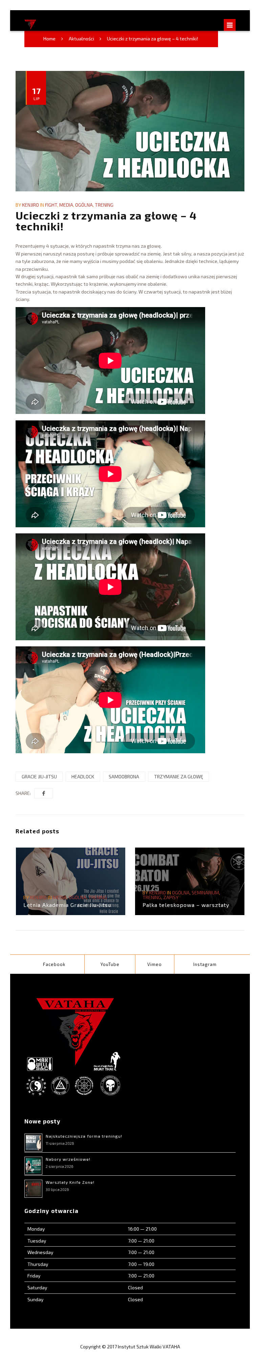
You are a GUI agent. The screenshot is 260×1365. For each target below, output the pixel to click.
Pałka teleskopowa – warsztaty (186, 905)
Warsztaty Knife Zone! (70, 1182)
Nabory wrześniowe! (68, 1159)
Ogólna (84, 205)
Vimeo (154, 964)
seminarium (205, 892)
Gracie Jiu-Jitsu (39, 776)
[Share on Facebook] (43, 793)
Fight (51, 205)
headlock (82, 776)
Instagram (205, 964)
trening (104, 205)
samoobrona (124, 776)
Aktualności (81, 38)
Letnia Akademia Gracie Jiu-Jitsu (67, 905)
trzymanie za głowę (178, 776)
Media (66, 205)
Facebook (54, 964)
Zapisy (170, 897)
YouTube (110, 964)
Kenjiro (30, 205)
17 (36, 93)
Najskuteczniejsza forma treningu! (84, 1136)
